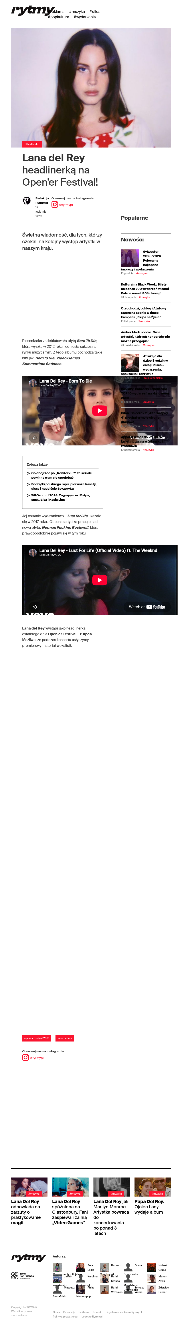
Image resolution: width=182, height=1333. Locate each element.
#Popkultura (58, 16)
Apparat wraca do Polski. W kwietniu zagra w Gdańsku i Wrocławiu (142, 441)
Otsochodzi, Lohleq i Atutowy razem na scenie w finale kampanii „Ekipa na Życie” (143, 312)
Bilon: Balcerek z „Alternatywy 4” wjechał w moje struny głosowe (144, 417)
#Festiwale (32, 144)
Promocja (69, 1312)
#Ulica (95, 11)
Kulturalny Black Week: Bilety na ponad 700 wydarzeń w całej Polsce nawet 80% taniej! (145, 288)
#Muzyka (77, 11)
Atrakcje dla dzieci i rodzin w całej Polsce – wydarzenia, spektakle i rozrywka (144, 365)
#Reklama (56, 11)
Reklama (84, 1312)
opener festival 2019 (36, 1038)
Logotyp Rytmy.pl (92, 1316)
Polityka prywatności (65, 1316)
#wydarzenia (85, 16)
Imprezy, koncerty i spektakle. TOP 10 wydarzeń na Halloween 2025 (145, 393)
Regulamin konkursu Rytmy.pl (124, 1312)
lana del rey (65, 1038)
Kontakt (97, 1312)
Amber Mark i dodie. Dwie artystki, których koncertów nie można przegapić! (145, 336)
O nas (56, 1312)
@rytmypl (66, 205)
